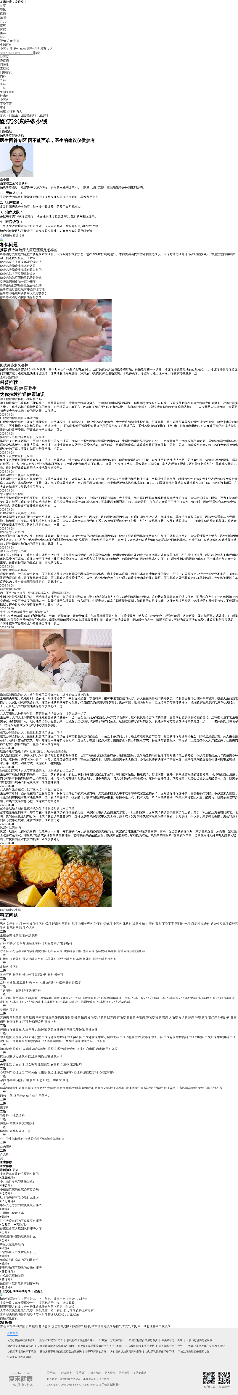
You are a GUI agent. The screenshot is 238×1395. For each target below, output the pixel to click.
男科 (3, 923)
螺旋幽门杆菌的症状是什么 (18, 1236)
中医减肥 (31, 1056)
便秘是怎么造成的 (12, 532)
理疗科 (61, 1048)
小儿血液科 (17, 1002)
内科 (19, 923)
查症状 (4, 68)
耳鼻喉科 (6, 990)
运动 (36, 48)
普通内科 (123, 951)
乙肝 (3, 982)
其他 (65, 1080)
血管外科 (16, 958)
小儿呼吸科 (223, 998)
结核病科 (16, 1123)
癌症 (205, 1017)
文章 (16, 40)
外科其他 (76, 958)
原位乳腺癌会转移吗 (13, 570)
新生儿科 (19, 998)
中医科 (117, 923)
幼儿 (49, 1080)
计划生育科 (49, 943)
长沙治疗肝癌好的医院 (199, 1340)
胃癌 (25, 1017)
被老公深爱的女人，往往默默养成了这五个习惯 (31, 732)
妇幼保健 (19, 943)
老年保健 (79, 1029)
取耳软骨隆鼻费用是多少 (143, 1340)
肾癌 (158, 1017)
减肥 (3, 25)
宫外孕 (11, 1326)
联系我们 (81, 1372)
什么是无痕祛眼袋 (12, 1275)
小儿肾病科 (104, 1002)
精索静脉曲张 (9, 1088)
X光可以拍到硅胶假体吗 (21, 1340)
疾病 (3, 13)
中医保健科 (49, 1037)
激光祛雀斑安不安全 (51, 1340)
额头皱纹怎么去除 (172, 1340)
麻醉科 (4, 1131)
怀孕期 (11, 1080)
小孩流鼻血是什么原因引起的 (19, 1173)
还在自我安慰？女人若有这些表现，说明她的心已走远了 (37, 770)
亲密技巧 (76, 1064)
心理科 (11, 111)
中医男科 (223, 1037)
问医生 (4, 64)
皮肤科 (43, 115)
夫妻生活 (6, 1064)
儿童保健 (28, 1029)
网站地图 (124, 1372)
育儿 (3, 21)
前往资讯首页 (9, 1318)
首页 (3, 5)
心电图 (90, 1048)
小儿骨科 (172, 998)
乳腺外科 (111, 958)
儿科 (74, 923)
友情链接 (12, 1332)
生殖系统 (6, 935)
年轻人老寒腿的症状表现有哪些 (21, 1205)
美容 (3, 33)
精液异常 (170, 1088)
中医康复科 (142, 1037)
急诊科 (205, 923)
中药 (10, 1095)
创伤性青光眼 (60, 1326)
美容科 (14, 1009)
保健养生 (16, 1029)
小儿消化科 (32, 1002)
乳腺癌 (49, 1017)
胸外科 (87, 958)
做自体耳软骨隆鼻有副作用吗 (19, 1283)
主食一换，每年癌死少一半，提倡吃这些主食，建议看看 (37, 1302)
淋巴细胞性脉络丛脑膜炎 (154, 1326)
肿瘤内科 (51, 1021)
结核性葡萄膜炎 (101, 1326)
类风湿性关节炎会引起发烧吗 (19, 475)
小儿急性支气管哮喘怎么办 (18, 1181)
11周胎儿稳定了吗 (12, 1213)
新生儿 (34, 1080)
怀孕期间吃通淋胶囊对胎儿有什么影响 (100, 1346)
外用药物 (19, 1095)
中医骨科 (170, 1037)
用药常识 (45, 1095)
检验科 (17, 1048)
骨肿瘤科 (13, 1021)
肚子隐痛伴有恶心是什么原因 (19, 1197)
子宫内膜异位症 (186, 1088)
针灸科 (17, 1037)
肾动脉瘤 (45, 1326)
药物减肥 (44, 1056)
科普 (3, 37)
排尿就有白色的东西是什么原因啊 (22, 437)
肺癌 (198, 1017)
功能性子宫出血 (114, 1088)
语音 (10, 40)
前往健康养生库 (10, 909)
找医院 (4, 56)
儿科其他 (31, 998)
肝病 (68, 982)
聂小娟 (4, 179)
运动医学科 (32, 1138)
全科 (187, 923)
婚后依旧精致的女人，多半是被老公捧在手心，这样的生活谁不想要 (44, 694)
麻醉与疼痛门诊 (20, 1131)
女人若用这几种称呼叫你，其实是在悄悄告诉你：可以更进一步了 (43, 713)
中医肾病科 (90, 1037)
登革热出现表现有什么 (112, 1340)
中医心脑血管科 (108, 1037)
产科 (3, 943)
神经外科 (63, 958)
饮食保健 (54, 1029)
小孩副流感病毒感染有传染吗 (19, 1189)
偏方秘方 (32, 1095)
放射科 (26, 1048)
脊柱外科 (28, 974)
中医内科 (182, 1037)
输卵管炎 (88, 1088)
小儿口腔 (138, 998)
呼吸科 (4, 951)
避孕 (66, 1064)
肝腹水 (76, 982)
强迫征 (52, 1072)
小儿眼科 (125, 998)
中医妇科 (210, 1037)
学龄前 (57, 1080)
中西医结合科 (71, 1041)
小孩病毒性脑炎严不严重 (21, 1351)
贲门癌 (212, 1017)
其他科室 (13, 927)
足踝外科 (41, 974)
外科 (26, 923)
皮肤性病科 (28, 115)
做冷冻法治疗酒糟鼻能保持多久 (21, 297)
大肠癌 (173, 1017)
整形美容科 (85, 923)
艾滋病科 (28, 1123)
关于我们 (52, 1372)
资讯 (3, 9)
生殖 (142, 923)
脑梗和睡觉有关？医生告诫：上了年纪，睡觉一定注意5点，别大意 (44, 1298)
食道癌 (182, 1017)
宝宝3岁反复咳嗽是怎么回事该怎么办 (24, 612)
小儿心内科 (67, 1002)
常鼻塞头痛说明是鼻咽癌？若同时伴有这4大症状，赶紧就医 (39, 1314)
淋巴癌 (59, 1017)
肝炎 (29, 982)
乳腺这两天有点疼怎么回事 (18, 513)
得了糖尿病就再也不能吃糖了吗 (21, 399)
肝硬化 (11, 982)
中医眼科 (100, 1041)
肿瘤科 (98, 923)
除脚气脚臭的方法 (96, 1351)
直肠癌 (121, 1017)
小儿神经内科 (188, 998)
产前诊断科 (64, 943)
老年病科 (101, 951)
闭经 (43, 1088)
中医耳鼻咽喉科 (51, 1041)
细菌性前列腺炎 (80, 1326)
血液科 (67, 951)
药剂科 (179, 923)
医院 (3, 17)
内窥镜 (100, 1048)
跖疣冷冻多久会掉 (14, 365)
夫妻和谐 (56, 1064)
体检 (23, 48)
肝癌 (191, 1017)
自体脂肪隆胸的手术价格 (140, 1346)
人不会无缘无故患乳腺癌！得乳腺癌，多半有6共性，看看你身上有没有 (47, 1310)
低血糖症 (32, 1326)
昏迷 (3, 1326)
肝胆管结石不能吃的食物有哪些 (21, 1267)
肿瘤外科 (224, 1017)
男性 (16, 48)
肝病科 (56, 923)
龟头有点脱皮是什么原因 (16, 456)
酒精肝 (50, 982)
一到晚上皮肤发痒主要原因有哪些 (205, 1346)
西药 (3, 1095)
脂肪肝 (20, 982)
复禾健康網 (139, 1372)
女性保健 (41, 1029)
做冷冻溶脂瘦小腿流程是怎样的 (21, 269)
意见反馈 (110, 1372)
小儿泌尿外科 (50, 1002)
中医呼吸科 (17, 1041)
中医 (3, 48)
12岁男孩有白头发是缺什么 (18, 1252)
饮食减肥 (19, 1056)
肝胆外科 (98, 958)
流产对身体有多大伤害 (20, 1346)
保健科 (107, 923)
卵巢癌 (69, 1017)
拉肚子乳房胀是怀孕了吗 (159, 1351)
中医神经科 (74, 1037)
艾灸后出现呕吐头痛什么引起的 (55, 1346)
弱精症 (148, 1088)
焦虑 (60, 1072)
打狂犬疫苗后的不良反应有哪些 (21, 1220)
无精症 (61, 1088)
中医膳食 (6, 1037)
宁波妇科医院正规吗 (19, 1357)
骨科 (48, 923)
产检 (26, 1080)
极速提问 (19, 235)
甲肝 (36, 982)
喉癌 (165, 1017)
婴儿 (42, 1080)
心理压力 (19, 1072)
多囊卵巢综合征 (29, 1088)
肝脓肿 (60, 982)
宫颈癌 (4, 1017)
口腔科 (17, 990)
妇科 (10, 943)
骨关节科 (6, 974)
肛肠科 (4, 958)
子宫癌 (40, 1017)
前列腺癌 (16, 1017)
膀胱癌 (150, 1017)
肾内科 (77, 951)
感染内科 (88, 951)
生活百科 (6, 44)
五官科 (66, 923)
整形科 (4, 1009)
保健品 (4, 1029)
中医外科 (87, 1041)
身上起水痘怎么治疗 (170, 1346)
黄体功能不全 (135, 1088)
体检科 (127, 923)
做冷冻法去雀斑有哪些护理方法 (21, 262)
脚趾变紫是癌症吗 (12, 1244)
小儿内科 (6, 998)
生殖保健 (44, 1064)
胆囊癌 (111, 1017)
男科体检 (112, 1048)
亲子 (30, 48)
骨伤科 (58, 974)
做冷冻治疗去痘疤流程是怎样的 (32, 250)
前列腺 (26, 935)
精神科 (68, 1072)
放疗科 (23, 1021)
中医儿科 (157, 1037)
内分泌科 (16, 951)
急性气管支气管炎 (125, 1326)
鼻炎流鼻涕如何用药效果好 (125, 1351)
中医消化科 (127, 1037)
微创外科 (28, 958)
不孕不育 (168, 923)
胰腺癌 (130, 1017)
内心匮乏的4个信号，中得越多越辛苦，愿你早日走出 (35, 593)
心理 (10, 48)
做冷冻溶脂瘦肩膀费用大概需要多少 (24, 293)
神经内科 (28, 951)
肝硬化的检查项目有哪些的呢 (19, 418)
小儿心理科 (151, 998)
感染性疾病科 (219, 923)
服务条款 (95, 1372)
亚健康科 (46, 1138)
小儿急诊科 (17, 1115)
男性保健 (91, 1029)
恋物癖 (42, 1072)
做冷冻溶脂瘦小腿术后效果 (18, 265)
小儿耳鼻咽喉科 (107, 998)
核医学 (52, 1048)
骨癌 (77, 1017)
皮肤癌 (92, 1017)
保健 (3, 29)
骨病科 (17, 974)
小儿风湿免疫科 (85, 1002)
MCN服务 (66, 1372)
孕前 (3, 1080)
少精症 (51, 1088)
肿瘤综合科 (36, 1021)
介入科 (30, 927)
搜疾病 (4, 60)
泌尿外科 (51, 958)
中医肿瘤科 (196, 1037)
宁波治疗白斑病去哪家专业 (193, 1351)
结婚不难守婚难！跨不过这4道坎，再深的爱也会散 (33, 751)
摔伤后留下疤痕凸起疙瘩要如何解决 (61, 1351)
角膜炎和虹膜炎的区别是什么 (19, 1259)
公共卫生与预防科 (12, 1138)
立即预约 (6, 235)
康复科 (195, 923)
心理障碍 (6, 1072)
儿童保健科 (61, 998)
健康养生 (28, 388)
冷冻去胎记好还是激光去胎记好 (21, 285)
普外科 (39, 958)
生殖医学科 (33, 943)
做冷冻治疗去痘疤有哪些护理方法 (22, 289)
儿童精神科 (45, 998)
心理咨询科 (106, 1072)
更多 (16, 1170)
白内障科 (6, 1146)
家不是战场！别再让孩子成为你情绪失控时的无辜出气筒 (37, 808)
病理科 (81, 1048)
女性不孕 (204, 1088)
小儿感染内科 (121, 1002)
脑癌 (84, 1017)
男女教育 (31, 1064)
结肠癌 (101, 1017)
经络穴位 (35, 1037)
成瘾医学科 (90, 1072)
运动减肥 (6, 1056)
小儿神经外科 (207, 998)
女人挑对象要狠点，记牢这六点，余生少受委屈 (31, 789)
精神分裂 (31, 1072)
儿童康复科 (89, 998)
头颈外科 (35, 990)
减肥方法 (56, 1056)
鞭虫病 (20, 1326)
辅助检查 (6, 1048)
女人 (50, 48)
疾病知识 (9, 388)
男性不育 (216, 1088)
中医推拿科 (32, 1041)
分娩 (19, 1080)
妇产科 (11, 923)
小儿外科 (75, 998)
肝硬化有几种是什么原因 (81, 1340)
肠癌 (32, 1017)
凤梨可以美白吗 (10, 827)
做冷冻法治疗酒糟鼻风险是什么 (21, 277)
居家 (43, 48)
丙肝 (42, 982)
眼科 (22, 927)
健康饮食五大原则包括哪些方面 (21, 1228)
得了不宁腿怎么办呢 (13, 551)
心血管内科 (55, 951)
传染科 (4, 1123)
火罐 (25, 1037)
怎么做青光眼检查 (12, 494)
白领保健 (66, 1029)
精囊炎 (98, 1088)
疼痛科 (112, 951)
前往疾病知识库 (10, 589)
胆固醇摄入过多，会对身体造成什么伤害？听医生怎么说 (37, 1306)
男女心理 (19, 1064)
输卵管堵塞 (73, 1088)
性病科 (14, 966)
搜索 (37, 52)
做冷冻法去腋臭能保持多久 (18, 273)
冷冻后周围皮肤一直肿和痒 (18, 281)
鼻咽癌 (140, 1017)
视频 (3, 40)
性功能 (17, 935)
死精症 (158, 1088)
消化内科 (41, 951)
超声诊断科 (39, 1048)
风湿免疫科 (137, 951)
